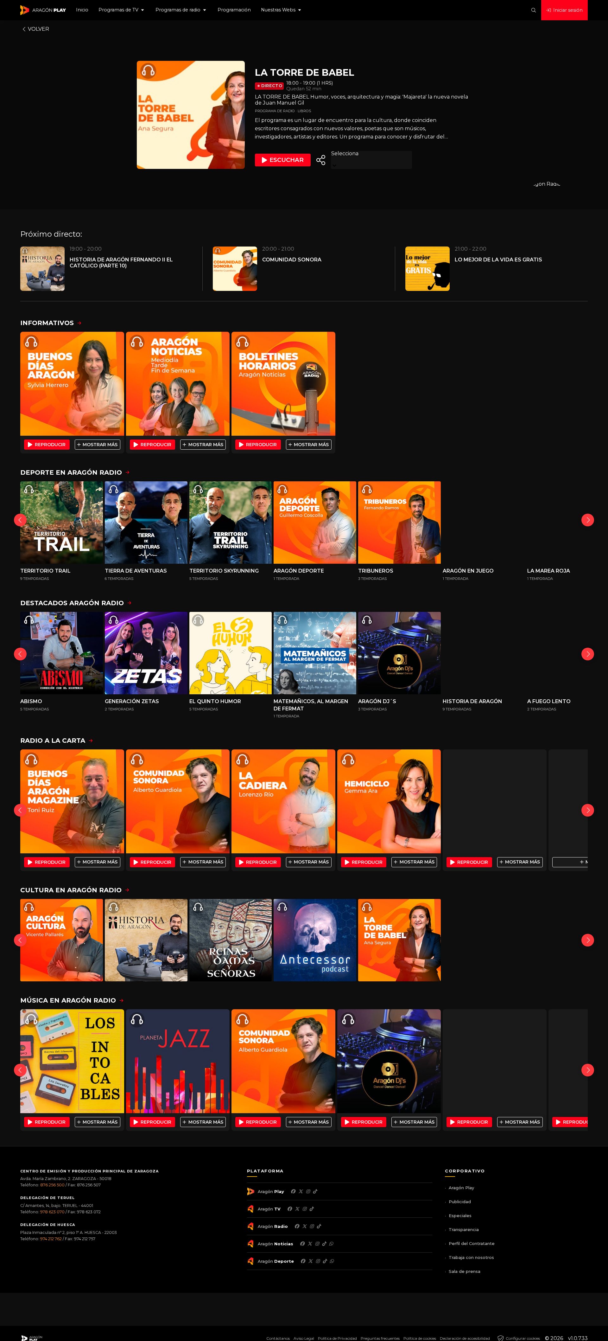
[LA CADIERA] (283, 801)
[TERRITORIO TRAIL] (61, 522)
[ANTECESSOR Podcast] (315, 940)
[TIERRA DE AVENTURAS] (146, 522)
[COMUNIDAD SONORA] (178, 801)
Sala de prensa (464, 1271)
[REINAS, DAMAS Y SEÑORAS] (230, 940)
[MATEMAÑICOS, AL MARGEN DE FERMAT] (315, 653)
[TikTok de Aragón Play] (315, 1191)
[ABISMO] (61, 653)
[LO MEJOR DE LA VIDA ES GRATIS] (495, 1061)
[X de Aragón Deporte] (310, 1261)
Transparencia (464, 1229)
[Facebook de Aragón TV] (289, 1209)
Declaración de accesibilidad (465, 1338)
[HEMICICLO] (389, 801)
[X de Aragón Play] (300, 1191)
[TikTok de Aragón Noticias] (324, 1244)
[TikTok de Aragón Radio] (318, 1226)
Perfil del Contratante (472, 1243)
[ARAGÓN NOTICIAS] (178, 384)
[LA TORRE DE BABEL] (399, 940)
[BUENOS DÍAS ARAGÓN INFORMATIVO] (72, 384)
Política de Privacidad (337, 1338)
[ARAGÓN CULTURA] (61, 940)
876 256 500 (52, 1185)
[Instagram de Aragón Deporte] (317, 1261)
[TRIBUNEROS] (399, 522)
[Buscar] (533, 10)
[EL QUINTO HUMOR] (230, 653)
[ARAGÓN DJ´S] (399, 653)
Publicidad (460, 1201)
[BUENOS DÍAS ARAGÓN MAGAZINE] (72, 801)
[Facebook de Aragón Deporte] (303, 1261)
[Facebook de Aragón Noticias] (302, 1244)
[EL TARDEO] (495, 801)
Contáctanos (278, 1338)
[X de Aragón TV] (297, 1209)
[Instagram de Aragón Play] (308, 1191)
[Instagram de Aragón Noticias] (317, 1244)
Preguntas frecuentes (380, 1338)
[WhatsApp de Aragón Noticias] (331, 1244)
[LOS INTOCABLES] (72, 1061)
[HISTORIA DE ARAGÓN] (484, 653)
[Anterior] (20, 520)
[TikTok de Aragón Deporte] (324, 1261)
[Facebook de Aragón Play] (293, 1191)
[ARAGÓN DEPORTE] (315, 522)
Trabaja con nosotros (471, 1257)
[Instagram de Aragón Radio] (311, 1226)
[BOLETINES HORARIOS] (283, 384)
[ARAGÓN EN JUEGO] (484, 522)
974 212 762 (51, 1238)
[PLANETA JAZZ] (178, 1061)
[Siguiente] (587, 520)
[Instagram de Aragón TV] (304, 1209)
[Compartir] (321, 160)
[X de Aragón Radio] (304, 1226)
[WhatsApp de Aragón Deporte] (331, 1261)
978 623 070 (52, 1211)
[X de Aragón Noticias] (310, 1244)
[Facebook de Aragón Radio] (297, 1226)
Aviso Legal (304, 1338)
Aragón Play (461, 1187)
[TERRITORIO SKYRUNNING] (230, 522)
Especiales (460, 1215)
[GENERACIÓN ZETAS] (146, 653)
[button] (121, 10)
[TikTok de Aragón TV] (311, 1209)
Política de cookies (419, 1338)
